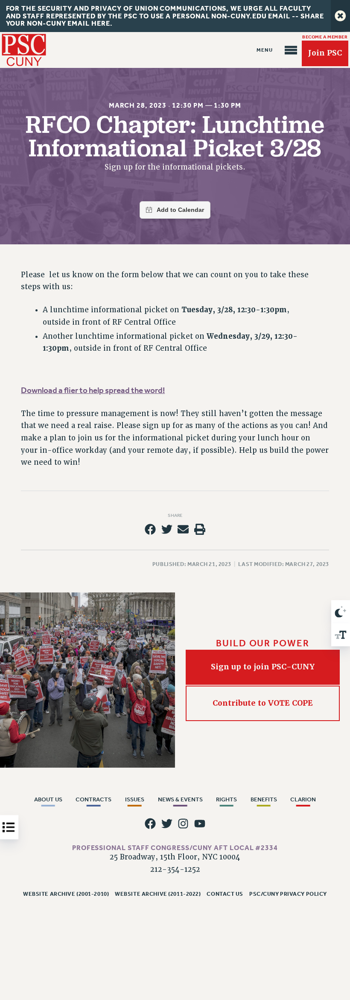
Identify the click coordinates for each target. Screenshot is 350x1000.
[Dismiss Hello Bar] (340, 16)
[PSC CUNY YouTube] (199, 823)
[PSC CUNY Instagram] (183, 823)
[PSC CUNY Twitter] (166, 823)
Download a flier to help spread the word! (93, 390)
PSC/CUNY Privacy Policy (288, 894)
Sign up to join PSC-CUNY (263, 667)
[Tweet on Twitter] (166, 529)
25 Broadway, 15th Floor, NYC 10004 (175, 857)
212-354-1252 (175, 869)
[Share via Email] (183, 529)
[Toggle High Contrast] (340, 611)
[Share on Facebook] (150, 529)
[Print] (199, 529)
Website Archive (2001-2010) (66, 894)
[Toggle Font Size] (340, 634)
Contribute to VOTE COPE (263, 703)
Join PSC (325, 53)
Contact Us (225, 894)
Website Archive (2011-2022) (158, 894)
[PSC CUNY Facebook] (150, 823)
